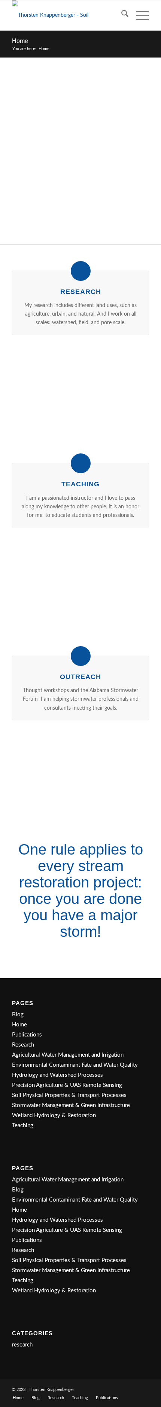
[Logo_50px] (66, 15)
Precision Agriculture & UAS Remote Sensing (67, 1085)
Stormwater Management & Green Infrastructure (71, 1105)
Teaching (22, 1125)
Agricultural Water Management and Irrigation (68, 1055)
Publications (27, 1035)
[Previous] (29, 397)
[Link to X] (132, 1389)
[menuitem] (121, 15)
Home (20, 41)
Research (23, 1045)
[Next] (132, 397)
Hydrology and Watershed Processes (57, 1075)
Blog (18, 1014)
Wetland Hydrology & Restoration (54, 1115)
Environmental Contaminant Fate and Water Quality (75, 1065)
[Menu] (138, 15)
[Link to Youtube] (143, 1389)
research (22, 1345)
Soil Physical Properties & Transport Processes (69, 1095)
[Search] (121, 15)
